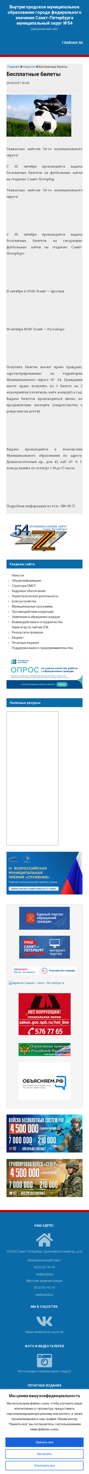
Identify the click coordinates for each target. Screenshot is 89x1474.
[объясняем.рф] (44, 1081)
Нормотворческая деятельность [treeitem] (35, 596)
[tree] (44, 612)
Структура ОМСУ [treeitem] (24, 585)
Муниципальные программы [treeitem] (32, 606)
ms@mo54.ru (45, 1274)
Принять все (44, 1442)
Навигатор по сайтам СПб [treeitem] (30, 627)
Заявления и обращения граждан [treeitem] (36, 617)
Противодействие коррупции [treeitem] (33, 611)
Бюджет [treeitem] (18, 637)
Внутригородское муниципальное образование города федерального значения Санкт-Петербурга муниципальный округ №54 (44, 15)
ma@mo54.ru (44, 1294)
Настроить (44, 1454)
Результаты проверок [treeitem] (27, 632)
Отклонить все (44, 1465)
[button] (72, 43)
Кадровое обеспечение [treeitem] (29, 591)
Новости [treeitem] (18, 575)
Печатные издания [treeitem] (25, 642)
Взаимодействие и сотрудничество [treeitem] (37, 622)
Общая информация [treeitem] (26, 580)
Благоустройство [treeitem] (24, 601)
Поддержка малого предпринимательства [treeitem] (42, 648)
